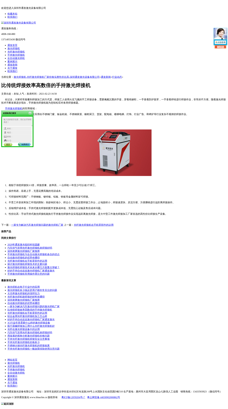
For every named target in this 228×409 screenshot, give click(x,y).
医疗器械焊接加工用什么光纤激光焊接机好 (31, 326)
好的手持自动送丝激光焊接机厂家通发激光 (31, 270)
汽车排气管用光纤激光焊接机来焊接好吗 (29, 248)
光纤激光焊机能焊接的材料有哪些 (26, 296)
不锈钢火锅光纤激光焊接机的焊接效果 (28, 345)
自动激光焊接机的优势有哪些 (23, 257)
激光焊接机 (13, 48)
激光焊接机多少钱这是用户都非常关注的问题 (32, 290)
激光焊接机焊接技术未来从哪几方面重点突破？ (33, 267)
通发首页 (12, 45)
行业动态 (117, 77)
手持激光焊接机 (16, 55)
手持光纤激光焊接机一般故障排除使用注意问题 (33, 348)
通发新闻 (12, 64)
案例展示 (12, 61)
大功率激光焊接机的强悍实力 (23, 293)
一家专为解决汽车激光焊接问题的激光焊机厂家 (37, 225)
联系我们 (12, 17)
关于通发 (12, 68)
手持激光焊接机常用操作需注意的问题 (28, 274)
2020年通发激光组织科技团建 (23, 244)
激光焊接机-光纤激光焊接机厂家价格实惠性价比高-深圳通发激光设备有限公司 (57, 77)
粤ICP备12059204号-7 (73, 397)
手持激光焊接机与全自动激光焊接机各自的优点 (33, 254)
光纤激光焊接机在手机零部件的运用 (94, 225)
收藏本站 (12, 13)
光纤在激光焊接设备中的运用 (23, 329)
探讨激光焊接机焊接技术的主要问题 (27, 264)
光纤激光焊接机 (16, 51)
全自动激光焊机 (16, 58)
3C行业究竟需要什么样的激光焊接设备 (28, 322)
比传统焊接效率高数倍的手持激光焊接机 (29, 309)
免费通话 (25, 144)
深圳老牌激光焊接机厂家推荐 (23, 251)
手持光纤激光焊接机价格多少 (23, 342)
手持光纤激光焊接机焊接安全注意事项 (28, 339)
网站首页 (12, 359)
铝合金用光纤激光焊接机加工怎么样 (27, 316)
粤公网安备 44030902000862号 (103, 397)
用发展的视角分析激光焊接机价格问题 (28, 335)
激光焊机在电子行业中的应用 (23, 287)
